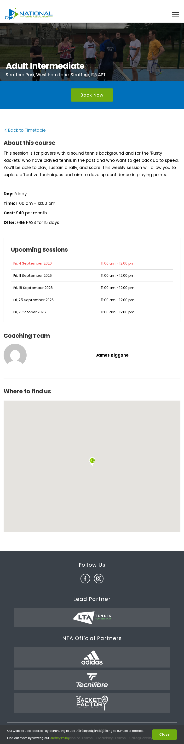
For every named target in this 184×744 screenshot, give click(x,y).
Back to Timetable (27, 130)
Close (164, 734)
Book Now (92, 95)
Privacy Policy (59, 738)
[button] (92, 461)
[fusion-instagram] (99, 578)
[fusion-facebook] (85, 578)
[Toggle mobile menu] (175, 14)
